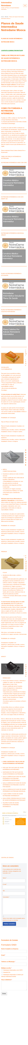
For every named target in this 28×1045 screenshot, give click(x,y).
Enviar (4, 993)
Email (3, 955)
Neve (8, 1043)
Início (2, 16)
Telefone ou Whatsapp (8, 961)
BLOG (6, 16)
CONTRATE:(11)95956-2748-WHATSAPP (12, 50)
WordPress (18, 1043)
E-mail (5, 884)
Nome (5, 878)
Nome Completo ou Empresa (9, 948)
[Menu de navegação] (25, 5)
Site (4, 890)
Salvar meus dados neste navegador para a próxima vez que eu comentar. (14, 919)
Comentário (6, 897)
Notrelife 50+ (6, 972)
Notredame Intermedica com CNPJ (13, 970)
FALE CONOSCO (6, 979)
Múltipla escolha (6, 968)
